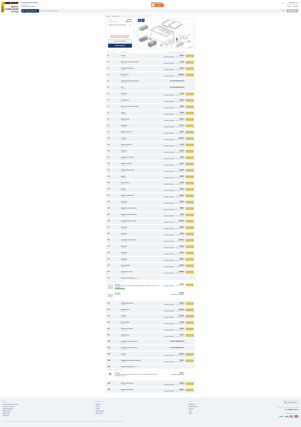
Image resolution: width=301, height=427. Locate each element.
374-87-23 (293, 2)
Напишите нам (292, 402)
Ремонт (190, 413)
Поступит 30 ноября (169, 56)
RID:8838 (117, 284)
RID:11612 (117, 292)
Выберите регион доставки (28, 6)
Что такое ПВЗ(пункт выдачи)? (10, 404)
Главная (108, 16)
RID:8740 (117, 373)
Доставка (98, 404)
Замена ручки (99, 413)
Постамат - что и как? (8, 406)
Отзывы (289, 6)
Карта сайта (6, 415)
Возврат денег (6, 413)
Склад (190, 410)
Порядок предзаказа (8, 408)
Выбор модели (115, 16)
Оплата (98, 406)
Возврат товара (7, 410)
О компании (192, 404)
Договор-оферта (193, 406)
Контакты (295, 6)
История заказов (100, 410)
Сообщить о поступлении (177, 294)
